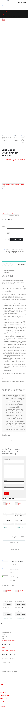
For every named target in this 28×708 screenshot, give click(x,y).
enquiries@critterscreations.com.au (9, 640)
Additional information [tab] (9, 270)
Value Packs (3, 692)
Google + (11, 264)
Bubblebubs (20, 224)
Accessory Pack (6, 601)
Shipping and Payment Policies (8, 650)
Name (5, 480)
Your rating (7, 459)
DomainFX (9, 673)
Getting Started (4, 701)
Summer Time (3, 698)
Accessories (8, 224)
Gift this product (15, 258)
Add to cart (17, 239)
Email (14, 264)
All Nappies (17, 601)
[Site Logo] (11, 2)
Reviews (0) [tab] (6, 272)
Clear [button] (8, 233)
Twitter (5, 264)
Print (3, 230)
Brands (2, 689)
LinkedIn (8, 264)
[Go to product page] (5, 563)
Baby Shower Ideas (4, 695)
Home (1, 684)
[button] (3, 3)
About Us (4, 647)
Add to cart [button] (7, 604)
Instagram (6, 677)
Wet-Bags (3, 226)
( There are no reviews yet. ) (14, 215)
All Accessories (14, 224)
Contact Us (4, 648)
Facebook (3, 264)
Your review (7, 464)
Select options (8, 513)
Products (2, 687)
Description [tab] (6, 269)
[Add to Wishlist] (4, 503)
